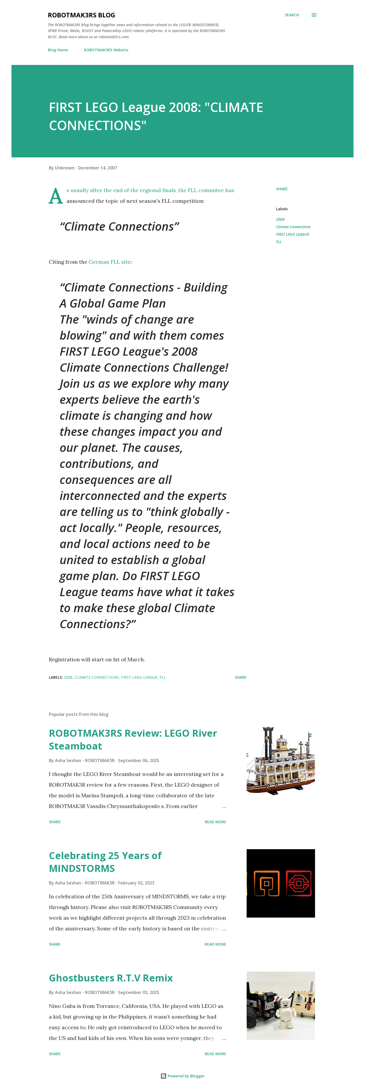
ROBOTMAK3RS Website (106, 49)
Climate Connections (293, 226)
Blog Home (58, 49)
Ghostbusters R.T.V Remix (111, 977)
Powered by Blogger (186, 1075)
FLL (279, 241)
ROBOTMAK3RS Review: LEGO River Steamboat (133, 739)
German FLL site (110, 261)
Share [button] (282, 188)
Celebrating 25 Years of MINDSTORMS (105, 862)
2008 (280, 219)
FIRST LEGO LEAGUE (292, 234)
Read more (215, 821)
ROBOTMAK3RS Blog (81, 14)
